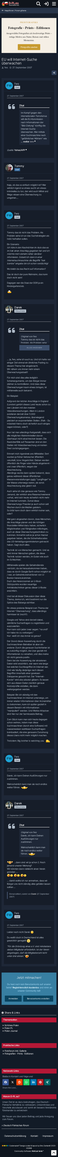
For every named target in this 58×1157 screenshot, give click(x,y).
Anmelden (13, 998)
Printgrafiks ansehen (29, 47)
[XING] (47, 1082)
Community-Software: (29, 1151)
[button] (33, 1082)
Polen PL (8, 1028)
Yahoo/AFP (19, 150)
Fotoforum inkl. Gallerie (15, 1050)
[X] (12, 1082)
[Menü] (54, 4)
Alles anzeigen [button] (34, 348)
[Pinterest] (40, 1082)
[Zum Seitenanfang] (53, 1152)
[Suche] (38, 4)
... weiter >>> (27, 141)
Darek (33, 894)
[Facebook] (5, 1082)
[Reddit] (19, 1082)
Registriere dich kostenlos (26, 987)
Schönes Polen (11, 1025)
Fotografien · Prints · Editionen (19, 1053)
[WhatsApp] (26, 1082)
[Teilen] (54, 73)
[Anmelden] (46, 4)
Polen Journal (10, 1031)
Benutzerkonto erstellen (38, 998)
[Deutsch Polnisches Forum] (11, 4)
